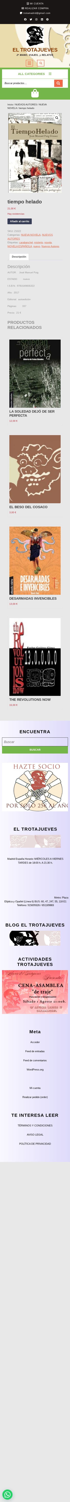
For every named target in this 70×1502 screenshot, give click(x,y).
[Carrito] (35, 96)
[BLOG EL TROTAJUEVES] (35, 938)
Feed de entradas (35, 1051)
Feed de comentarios (35, 1060)
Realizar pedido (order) (35, 1097)
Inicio (10, 104)
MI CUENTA (37, 3)
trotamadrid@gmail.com (36, 13)
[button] (57, 118)
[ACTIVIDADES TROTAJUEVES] (35, 991)
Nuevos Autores (50, 246)
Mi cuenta (35, 1088)
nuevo (36, 246)
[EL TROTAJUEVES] (35, 841)
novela (48, 242)
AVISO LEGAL (35, 1134)
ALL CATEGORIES (31, 74)
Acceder (35, 1042)
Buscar (58, 83)
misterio (38, 242)
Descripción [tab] (19, 256)
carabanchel (26, 242)
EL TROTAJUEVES (35, 50)
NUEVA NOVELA (31, 234)
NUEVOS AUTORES (26, 104)
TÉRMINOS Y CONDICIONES (35, 1125)
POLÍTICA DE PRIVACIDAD (35, 1143)
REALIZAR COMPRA (37, 8)
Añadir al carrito (19, 221)
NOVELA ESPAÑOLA (19, 246)
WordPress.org (35, 1069)
